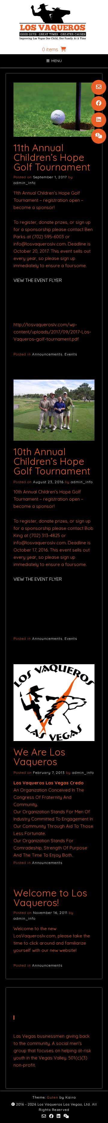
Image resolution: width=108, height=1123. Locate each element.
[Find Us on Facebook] (98, 103)
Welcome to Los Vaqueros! (50, 898)
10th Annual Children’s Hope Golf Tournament (52, 461)
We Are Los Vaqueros (39, 757)
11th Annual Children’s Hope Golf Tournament (52, 157)
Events (70, 354)
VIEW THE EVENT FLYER (38, 280)
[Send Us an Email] (98, 87)
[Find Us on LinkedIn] (98, 119)
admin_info (24, 182)
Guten (52, 1097)
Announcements (47, 354)
